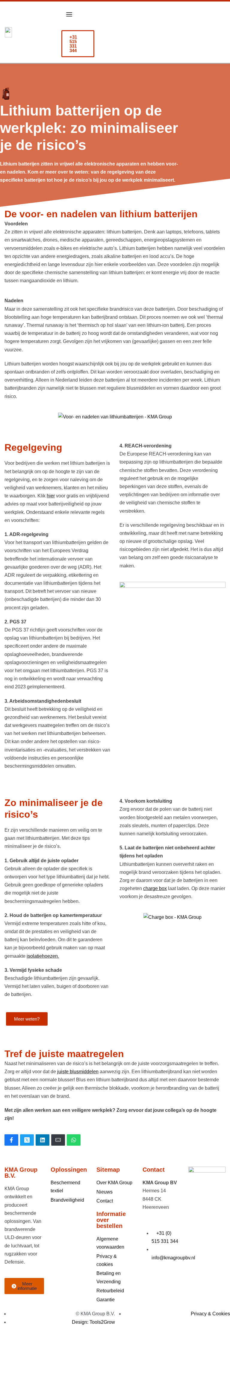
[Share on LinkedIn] (42, 1140)
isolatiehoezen (42, 956)
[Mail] (58, 1140)
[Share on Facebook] (11, 1140)
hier (51, 495)
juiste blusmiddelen (78, 1071)
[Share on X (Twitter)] (27, 1140)
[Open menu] (69, 14)
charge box (155, 888)
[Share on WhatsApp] (74, 1140)
